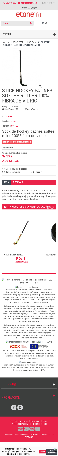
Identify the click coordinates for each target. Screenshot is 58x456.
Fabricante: (6, 126)
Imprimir (39, 172)
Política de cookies (39, 424)
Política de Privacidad (20, 424)
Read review (11, 109)
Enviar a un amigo (13, 172)
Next (52, 207)
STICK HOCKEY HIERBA (13, 254)
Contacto (24, 421)
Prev (48, 207)
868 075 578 (10, 2)
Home (4, 42)
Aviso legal (35, 421)
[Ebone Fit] (29, 15)
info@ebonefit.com (28, 2)
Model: (4, 116)
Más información (52, 451)
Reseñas (18, 182)
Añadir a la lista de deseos (16, 169)
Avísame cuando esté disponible (14, 153)
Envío (45, 421)
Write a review (32, 109)
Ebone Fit (13, 421)
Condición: (6, 121)
